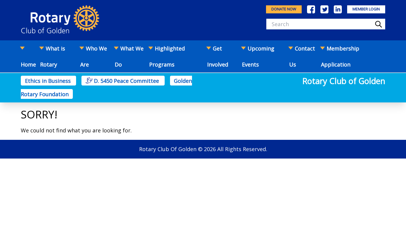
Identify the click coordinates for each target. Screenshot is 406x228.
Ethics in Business (48, 80)
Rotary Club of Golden (343, 80)
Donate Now (283, 9)
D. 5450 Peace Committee (126, 80)
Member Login (366, 9)
